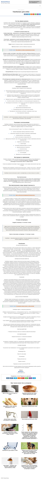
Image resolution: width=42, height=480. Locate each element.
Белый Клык (5, 2)
